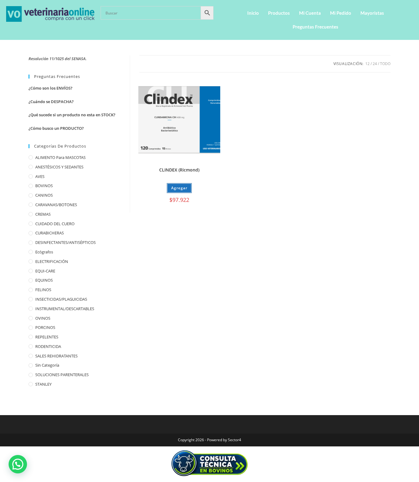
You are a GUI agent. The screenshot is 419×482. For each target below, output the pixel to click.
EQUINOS (44, 280)
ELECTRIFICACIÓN (51, 261)
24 (375, 63)
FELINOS (43, 289)
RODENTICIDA (48, 346)
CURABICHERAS (49, 233)
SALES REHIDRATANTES (56, 356)
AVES (39, 176)
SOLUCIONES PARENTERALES (62, 374)
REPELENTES (46, 337)
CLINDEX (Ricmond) (179, 170)
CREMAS (43, 214)
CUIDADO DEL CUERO (55, 223)
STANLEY (43, 384)
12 (367, 63)
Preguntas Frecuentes (315, 26)
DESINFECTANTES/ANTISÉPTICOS (65, 242)
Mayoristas (372, 13)
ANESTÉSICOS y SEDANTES (59, 167)
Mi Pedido (340, 13)
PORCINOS (45, 327)
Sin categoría (47, 365)
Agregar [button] (179, 188)
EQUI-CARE (45, 271)
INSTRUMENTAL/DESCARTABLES (64, 308)
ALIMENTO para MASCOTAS (60, 157)
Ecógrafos (44, 252)
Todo (385, 63)
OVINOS (42, 318)
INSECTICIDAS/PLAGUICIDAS (61, 299)
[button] (18, 464)
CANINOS (44, 195)
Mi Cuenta (310, 13)
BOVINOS (44, 185)
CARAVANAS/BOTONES (56, 204)
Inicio (253, 13)
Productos (279, 13)
